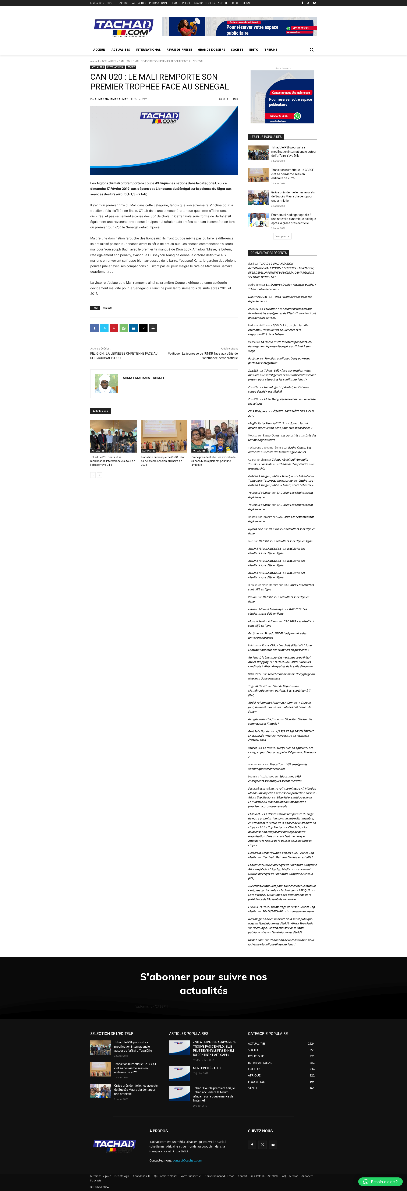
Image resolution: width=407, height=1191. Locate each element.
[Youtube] (314, 3)
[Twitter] (308, 3)
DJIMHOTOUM (257, 297)
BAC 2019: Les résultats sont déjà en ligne (285, 541)
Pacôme (253, 358)
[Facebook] (302, 3)
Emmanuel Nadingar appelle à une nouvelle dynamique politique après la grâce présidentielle (293, 219)
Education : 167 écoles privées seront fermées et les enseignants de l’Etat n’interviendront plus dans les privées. (282, 313)
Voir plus (281, 236)
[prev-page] (93, 475)
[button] (312, 50)
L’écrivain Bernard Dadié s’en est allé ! (287, 857)
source (252, 748)
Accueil (94, 61)
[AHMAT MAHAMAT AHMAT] (106, 383)
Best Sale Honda (258, 731)
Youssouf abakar (259, 493)
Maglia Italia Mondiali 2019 (266, 423)
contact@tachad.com (187, 1160)
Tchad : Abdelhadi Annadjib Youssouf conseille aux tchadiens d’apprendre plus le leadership (281, 464)
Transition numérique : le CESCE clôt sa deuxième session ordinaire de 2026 (163, 461)
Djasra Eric (255, 529)
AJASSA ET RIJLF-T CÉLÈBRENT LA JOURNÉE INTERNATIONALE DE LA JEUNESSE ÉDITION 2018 (281, 735)
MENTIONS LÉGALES (207, 1068)
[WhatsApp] (124, 328)
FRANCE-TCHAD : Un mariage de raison (288, 911)
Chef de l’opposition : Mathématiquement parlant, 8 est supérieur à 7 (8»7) (279, 690)
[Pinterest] (114, 328)
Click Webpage (257, 411)
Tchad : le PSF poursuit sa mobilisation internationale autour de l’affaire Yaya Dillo (112, 461)
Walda (252, 597)
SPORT (131, 67)
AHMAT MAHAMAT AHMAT (111, 99)
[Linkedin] (133, 328)
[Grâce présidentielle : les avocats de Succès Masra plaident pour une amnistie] (214, 436)
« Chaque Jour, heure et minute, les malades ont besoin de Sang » (279, 707)
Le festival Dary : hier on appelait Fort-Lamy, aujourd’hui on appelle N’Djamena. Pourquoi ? (282, 752)
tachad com (255, 940)
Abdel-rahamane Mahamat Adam (270, 703)
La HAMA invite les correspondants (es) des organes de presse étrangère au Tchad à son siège (280, 346)
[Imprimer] (153, 328)
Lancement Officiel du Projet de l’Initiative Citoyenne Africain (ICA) (280, 873)
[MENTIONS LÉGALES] (179, 1073)
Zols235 (253, 309)
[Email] (143, 328)
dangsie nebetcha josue (263, 719)
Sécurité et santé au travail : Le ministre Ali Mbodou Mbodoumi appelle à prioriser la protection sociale (280, 801)
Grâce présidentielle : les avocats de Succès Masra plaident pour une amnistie (213, 461)
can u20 (107, 307)
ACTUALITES (109, 61)
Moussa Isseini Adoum (262, 621)
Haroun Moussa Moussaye (265, 609)
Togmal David (257, 686)
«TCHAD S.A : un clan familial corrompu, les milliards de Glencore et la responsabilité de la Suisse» (278, 329)
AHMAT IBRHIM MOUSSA (264, 549)
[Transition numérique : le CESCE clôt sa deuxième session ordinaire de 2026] (164, 436)
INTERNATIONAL (115, 67)
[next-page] (99, 475)
